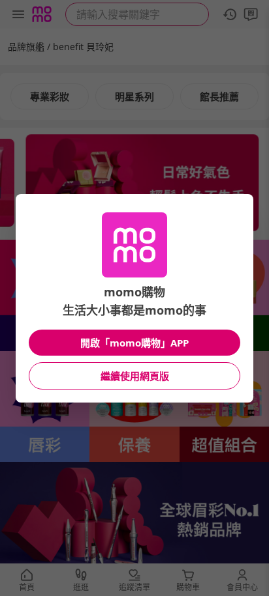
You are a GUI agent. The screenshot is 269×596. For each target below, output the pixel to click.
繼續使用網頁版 (135, 375)
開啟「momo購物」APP (134, 342)
